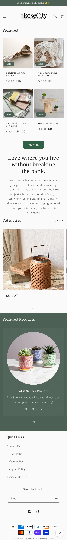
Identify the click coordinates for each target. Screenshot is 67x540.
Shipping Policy (16, 469)
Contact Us (13, 446)
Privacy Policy (15, 453)
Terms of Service (17, 476)
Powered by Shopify (46, 538)
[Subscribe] (56, 499)
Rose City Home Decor (28, 538)
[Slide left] (26, 308)
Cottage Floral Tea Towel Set (16, 124)
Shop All (12, 295)
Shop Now (31, 409)
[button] (4, 16)
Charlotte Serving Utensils (15, 74)
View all (33, 144)
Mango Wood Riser (48, 123)
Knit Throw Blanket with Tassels (48, 74)
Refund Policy (15, 461)
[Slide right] (41, 308)
